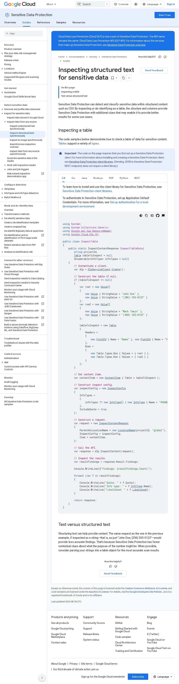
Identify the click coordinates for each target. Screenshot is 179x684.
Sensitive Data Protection (31, 15)
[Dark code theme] (141, 215)
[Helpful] (159, 56)
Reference (43, 22)
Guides (26, 22)
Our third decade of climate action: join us (76, 669)
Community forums (94, 623)
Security (93, 56)
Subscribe (138, 676)
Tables (62, 143)
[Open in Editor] (152, 215)
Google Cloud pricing (62, 628)
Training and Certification (129, 651)
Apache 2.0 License (99, 591)
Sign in (171, 4)
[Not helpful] (165, 56)
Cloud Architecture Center (125, 644)
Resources (79, 22)
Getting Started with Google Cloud (126, 630)
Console (123, 4)
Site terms (86, 663)
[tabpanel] (113, 349)
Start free (165, 15)
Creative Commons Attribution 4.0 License (146, 588)
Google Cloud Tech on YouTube (159, 649)
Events (151, 628)
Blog (149, 623)
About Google (58, 663)
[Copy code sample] (146, 215)
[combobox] (93, 4)
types (95, 143)
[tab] (63, 178)
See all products (60, 623)
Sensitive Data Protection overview (126, 45)
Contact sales (58, 642)
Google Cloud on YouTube (156, 641)
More (50, 4)
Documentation (77, 56)
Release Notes (91, 634)
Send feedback (154, 70)
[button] (23, 54)
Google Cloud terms (106, 663)
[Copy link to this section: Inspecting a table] (95, 131)
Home (61, 56)
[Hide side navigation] (42, 677)
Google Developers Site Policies (145, 591)
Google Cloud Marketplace (58, 635)
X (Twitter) (153, 634)
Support (87, 628)
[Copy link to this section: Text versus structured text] (113, 525)
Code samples (123, 637)
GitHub (119, 623)
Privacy (74, 663)
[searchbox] (23, 33)
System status (91, 639)
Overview (10, 22)
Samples (61, 22)
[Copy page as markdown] (123, 78)
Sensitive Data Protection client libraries (91, 161)
